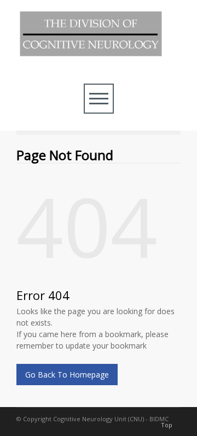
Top (166, 425)
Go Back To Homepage (67, 374)
